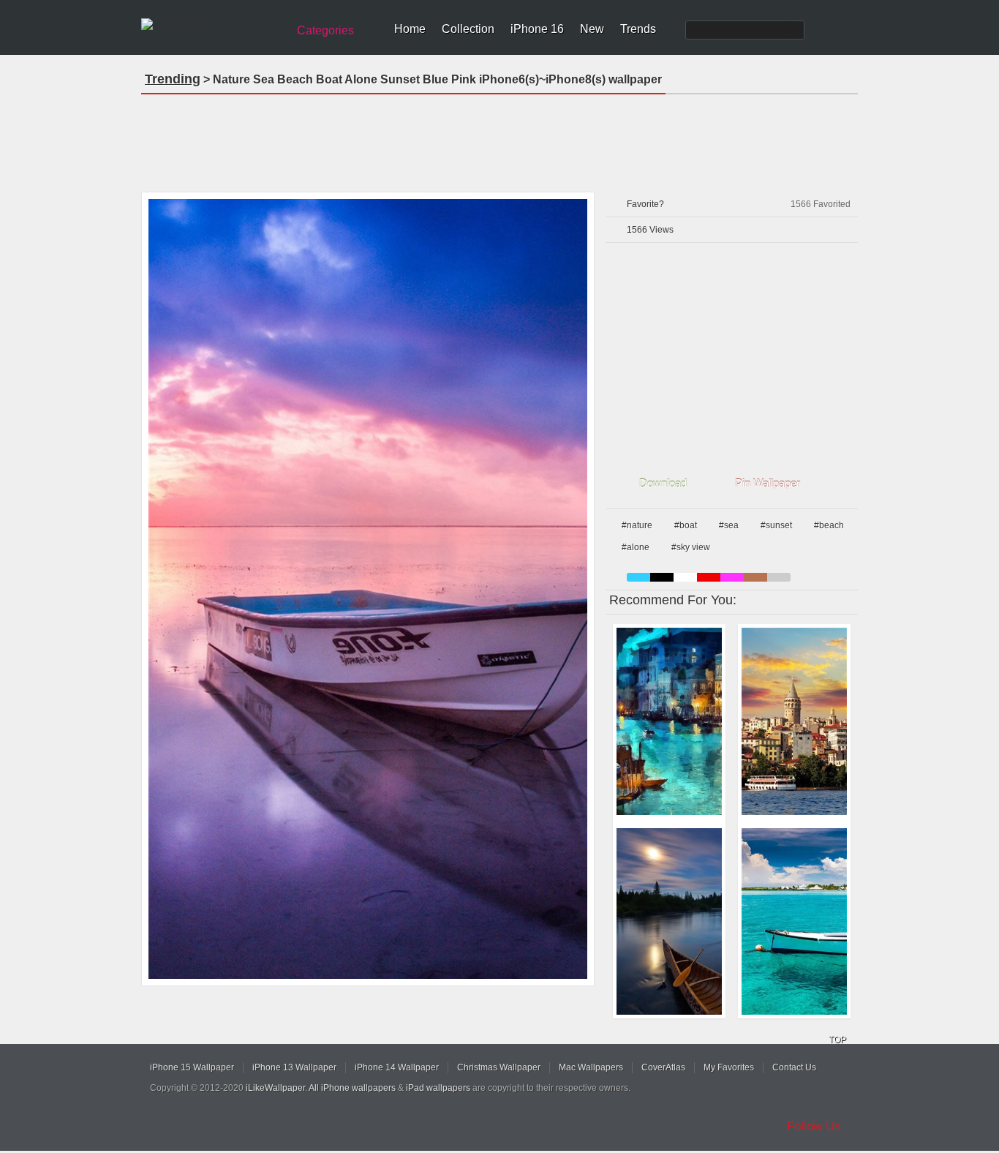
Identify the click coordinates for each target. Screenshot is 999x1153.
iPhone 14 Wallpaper (397, 1067)
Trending (172, 79)
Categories (325, 30)
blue (638, 577)
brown (755, 577)
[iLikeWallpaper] (212, 24)
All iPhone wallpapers (352, 1088)
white (685, 577)
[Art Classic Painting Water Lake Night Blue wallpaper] (669, 721)
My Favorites (729, 1067)
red (708, 577)
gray (779, 577)
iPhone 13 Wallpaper (294, 1067)
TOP (837, 1039)
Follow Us (814, 1126)
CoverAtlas (663, 1067)
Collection (468, 29)
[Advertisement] (499, 138)
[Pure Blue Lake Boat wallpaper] (794, 921)
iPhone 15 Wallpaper (192, 1067)
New (592, 29)
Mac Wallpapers (591, 1067)
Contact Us (794, 1067)
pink (732, 577)
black (662, 577)
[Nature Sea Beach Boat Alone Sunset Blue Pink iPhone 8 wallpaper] (367, 589)
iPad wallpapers (438, 1088)
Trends (638, 29)
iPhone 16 (537, 29)
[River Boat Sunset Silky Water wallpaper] (669, 921)
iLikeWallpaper (275, 1088)
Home (410, 29)
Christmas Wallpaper (498, 1067)
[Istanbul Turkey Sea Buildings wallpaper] (794, 721)
